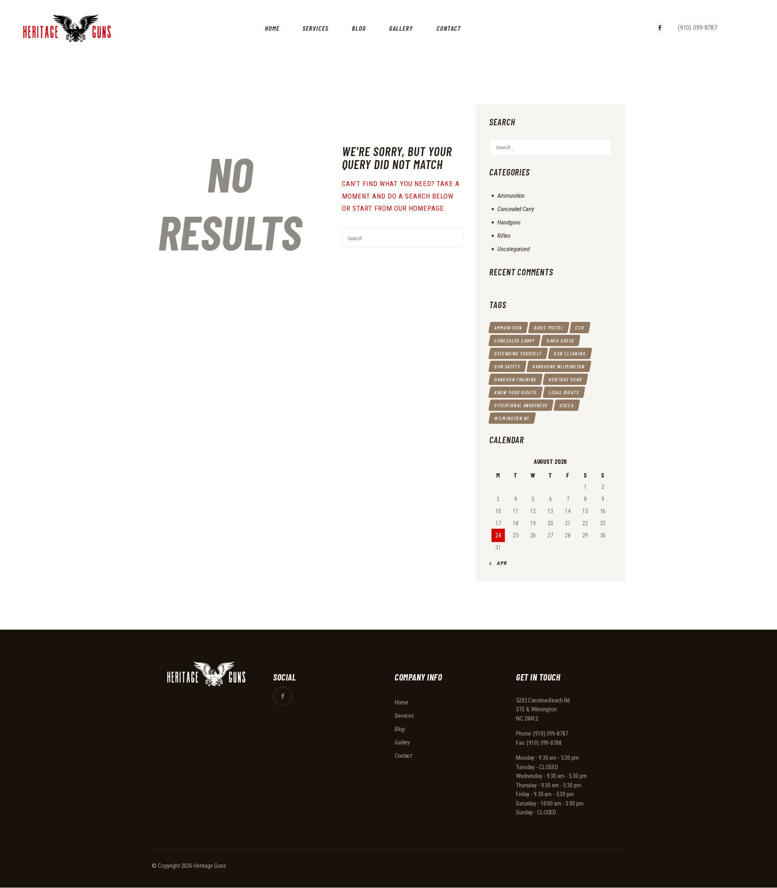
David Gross (560, 340)
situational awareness (521, 405)
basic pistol (549, 327)
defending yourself (518, 353)
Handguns (508, 222)
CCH (580, 327)
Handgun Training (515, 379)
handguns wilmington (559, 366)
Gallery (402, 742)
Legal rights (564, 392)
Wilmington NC (512, 418)
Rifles (503, 235)
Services (404, 715)
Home (401, 702)
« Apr (500, 563)
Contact (403, 755)
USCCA (566, 405)
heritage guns (565, 379)
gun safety (507, 366)
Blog (400, 729)
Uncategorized (513, 249)
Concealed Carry (515, 209)
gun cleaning (570, 353)
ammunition (508, 327)
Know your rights (515, 392)
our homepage (419, 208)
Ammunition (510, 195)
